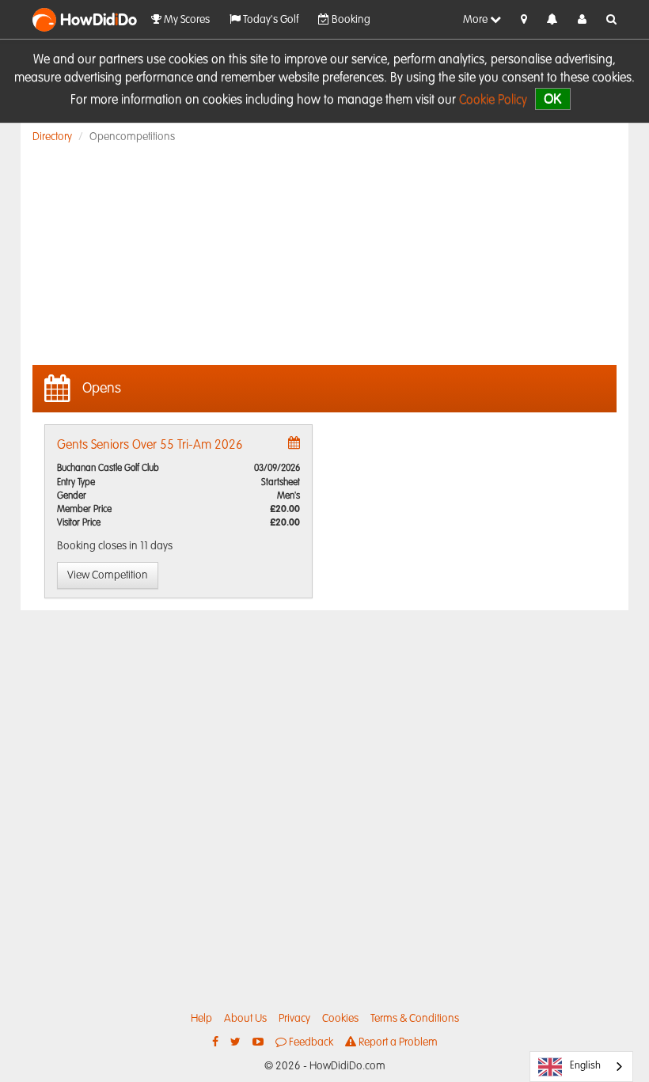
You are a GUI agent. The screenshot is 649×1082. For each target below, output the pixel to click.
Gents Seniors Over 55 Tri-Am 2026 (150, 445)
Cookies (340, 1018)
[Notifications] (552, 20)
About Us (245, 1018)
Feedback (310, 1042)
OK (553, 98)
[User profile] (582, 20)
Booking (349, 19)
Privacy (294, 1018)
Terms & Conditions (414, 1018)
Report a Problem (397, 1042)
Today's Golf (269, 19)
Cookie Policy (493, 100)
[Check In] (524, 20)
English (585, 1066)
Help (201, 1018)
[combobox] (581, 1066)
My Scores (185, 19)
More (476, 19)
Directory (52, 136)
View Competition (107, 575)
